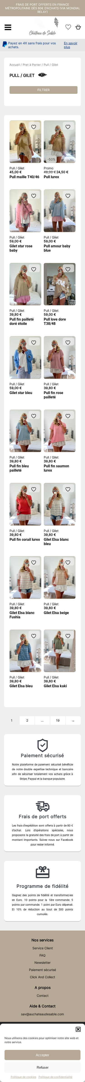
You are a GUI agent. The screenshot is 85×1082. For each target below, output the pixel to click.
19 (58, 720)
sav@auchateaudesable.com (42, 1014)
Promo (48, 168)
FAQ (42, 955)
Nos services (42, 940)
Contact (43, 995)
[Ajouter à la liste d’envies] (34, 127)
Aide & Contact (42, 1006)
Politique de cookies (23, 1077)
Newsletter (42, 962)
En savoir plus (70, 45)
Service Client (42, 948)
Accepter (42, 1055)
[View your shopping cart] (78, 28)
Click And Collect (42, 977)
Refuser (43, 1067)
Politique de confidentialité (55, 1077)
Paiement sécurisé (42, 970)
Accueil (15, 64)
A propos (43, 987)
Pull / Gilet (17, 168)
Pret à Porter (32, 64)
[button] (78, 1029)
